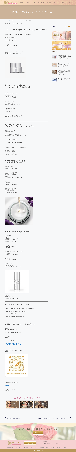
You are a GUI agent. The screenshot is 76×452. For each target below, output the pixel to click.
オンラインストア (63, 2)
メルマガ (55, 2)
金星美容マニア (8, 385)
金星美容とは (22, 2)
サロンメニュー (26, 447)
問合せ (70, 2)
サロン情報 (49, 2)
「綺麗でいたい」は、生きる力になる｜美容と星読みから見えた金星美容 (64, 71)
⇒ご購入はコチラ (13, 344)
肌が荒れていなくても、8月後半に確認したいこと (64, 64)
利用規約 (59, 447)
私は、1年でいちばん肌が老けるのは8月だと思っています (64, 79)
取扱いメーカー (41, 2)
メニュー (33, 2)
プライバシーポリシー (50, 447)
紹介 (28, 2)
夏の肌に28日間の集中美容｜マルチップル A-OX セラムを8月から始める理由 (64, 56)
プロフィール (17, 447)
